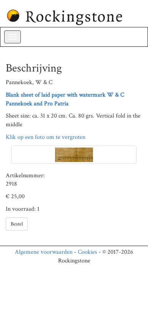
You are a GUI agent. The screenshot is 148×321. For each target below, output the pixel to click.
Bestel (17, 224)
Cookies (87, 252)
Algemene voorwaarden (43, 252)
